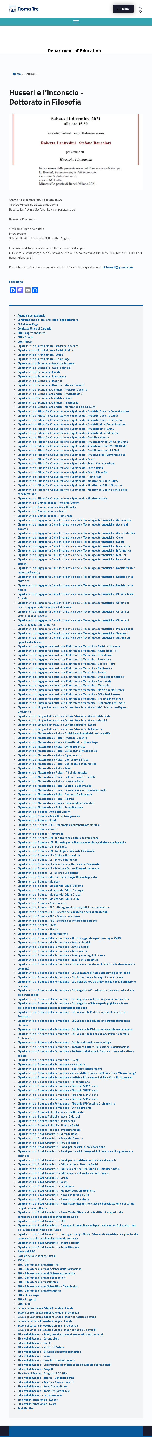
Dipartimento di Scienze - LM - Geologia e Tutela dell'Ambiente (56, 851)
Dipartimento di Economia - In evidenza (42, 376)
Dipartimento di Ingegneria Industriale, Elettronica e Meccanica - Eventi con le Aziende (71, 677)
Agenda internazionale (31, 316)
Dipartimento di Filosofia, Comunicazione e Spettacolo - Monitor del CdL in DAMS (68, 481)
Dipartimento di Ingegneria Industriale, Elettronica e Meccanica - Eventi (62, 673)
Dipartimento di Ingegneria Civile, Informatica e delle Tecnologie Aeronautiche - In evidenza (74, 546)
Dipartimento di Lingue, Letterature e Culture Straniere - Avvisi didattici (62, 720)
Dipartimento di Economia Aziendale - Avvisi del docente (52, 390)
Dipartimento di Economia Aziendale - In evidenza (48, 403)
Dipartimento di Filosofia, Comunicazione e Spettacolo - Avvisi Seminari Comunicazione (71, 455)
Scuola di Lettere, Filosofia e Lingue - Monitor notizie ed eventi (57, 1330)
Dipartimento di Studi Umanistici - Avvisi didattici (48, 1143)
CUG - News (25, 342)
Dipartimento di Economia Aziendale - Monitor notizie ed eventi (57, 407)
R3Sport (23, 1260)
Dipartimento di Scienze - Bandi (37, 820)
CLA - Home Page (28, 324)
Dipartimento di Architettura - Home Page (44, 359)
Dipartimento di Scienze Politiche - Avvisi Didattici (49, 1117)
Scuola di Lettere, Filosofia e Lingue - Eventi (45, 1321)
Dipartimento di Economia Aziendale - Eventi (45, 398)
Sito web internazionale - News (37, 1404)
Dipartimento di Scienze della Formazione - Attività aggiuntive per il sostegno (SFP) (69, 938)
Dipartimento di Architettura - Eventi (41, 355)
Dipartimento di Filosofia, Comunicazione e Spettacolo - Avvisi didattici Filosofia (68, 433)
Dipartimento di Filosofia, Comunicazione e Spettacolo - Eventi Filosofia (62, 472)
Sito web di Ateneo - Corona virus (38, 1339)
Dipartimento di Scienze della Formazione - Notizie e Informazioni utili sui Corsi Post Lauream (75, 1077)
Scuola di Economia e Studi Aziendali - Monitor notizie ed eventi (57, 1317)
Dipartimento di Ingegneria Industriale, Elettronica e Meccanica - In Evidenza (65, 655)
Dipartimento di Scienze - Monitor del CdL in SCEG (48, 899)
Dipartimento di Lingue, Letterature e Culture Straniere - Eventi (57, 725)
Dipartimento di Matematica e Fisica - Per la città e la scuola (55, 794)
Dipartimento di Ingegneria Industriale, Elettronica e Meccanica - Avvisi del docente (69, 646)
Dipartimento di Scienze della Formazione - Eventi (48, 1060)
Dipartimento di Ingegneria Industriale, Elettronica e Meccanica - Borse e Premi (66, 664)
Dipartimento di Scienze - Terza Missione (43, 934)
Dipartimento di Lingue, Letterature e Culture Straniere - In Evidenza (60, 729)
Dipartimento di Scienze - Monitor (39, 882)
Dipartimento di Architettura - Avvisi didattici (46, 350)
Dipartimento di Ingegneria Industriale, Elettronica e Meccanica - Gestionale (64, 681)
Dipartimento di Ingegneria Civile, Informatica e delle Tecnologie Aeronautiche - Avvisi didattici (76, 533)
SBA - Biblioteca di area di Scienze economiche (46, 1273)
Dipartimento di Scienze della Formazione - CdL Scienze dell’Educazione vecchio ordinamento (75, 1029)
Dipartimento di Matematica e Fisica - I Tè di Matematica (52, 773)
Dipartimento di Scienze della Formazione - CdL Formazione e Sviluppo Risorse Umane (70, 977)
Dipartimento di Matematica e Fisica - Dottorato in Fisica (53, 760)
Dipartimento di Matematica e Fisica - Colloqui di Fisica (51, 747)
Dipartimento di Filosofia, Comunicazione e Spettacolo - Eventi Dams (60, 468)
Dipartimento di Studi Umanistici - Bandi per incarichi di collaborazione (61, 1147)
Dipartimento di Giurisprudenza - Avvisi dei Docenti (49, 503)
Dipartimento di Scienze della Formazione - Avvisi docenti (53, 947)
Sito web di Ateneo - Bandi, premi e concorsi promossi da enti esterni (60, 1334)
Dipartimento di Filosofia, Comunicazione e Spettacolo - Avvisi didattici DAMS (66, 429)
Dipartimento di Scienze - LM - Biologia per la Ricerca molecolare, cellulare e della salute (72, 842)
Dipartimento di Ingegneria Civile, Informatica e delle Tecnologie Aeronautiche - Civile (70, 538)
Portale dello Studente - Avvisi (37, 1256)
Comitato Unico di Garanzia (34, 329)
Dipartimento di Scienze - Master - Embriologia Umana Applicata (57, 877)
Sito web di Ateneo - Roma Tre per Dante (43, 1386)
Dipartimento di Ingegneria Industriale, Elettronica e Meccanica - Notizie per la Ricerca (71, 690)
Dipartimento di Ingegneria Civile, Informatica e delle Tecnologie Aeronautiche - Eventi (71, 542)
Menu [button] (126, 8)
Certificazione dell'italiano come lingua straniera (48, 320)
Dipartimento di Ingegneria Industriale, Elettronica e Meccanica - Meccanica (64, 686)
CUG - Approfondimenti (32, 333)
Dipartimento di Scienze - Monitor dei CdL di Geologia (51, 890)
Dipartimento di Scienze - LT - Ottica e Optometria (49, 855)
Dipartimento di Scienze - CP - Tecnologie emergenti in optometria (59, 825)
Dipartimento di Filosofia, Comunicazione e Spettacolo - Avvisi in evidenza (63, 437)
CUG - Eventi (25, 337)
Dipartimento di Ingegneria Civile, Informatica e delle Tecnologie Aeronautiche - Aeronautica (74, 520)
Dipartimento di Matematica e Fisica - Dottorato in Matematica (57, 764)
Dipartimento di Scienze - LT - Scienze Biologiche (47, 860)
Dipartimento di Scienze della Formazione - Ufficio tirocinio (55, 1108)
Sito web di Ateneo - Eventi (34, 1343)
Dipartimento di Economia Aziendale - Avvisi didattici (50, 394)
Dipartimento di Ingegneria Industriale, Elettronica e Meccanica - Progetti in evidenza (70, 699)
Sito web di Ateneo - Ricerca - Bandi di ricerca (46, 1378)
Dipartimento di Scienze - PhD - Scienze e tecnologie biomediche (57, 921)
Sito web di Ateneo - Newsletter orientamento (46, 1360)
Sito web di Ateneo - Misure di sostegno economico (49, 1352)
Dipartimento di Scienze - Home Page (40, 834)
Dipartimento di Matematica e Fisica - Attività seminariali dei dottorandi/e (64, 733)
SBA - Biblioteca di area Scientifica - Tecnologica (48, 1286)
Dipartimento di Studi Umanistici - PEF (41, 1221)
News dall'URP (26, 1252)
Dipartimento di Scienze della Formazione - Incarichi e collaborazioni (60, 1069)
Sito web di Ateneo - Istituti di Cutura (41, 1347)
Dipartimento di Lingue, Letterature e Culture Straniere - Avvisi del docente (64, 716)
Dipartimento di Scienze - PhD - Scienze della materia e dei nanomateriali (63, 912)
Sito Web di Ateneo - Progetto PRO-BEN (42, 1373)
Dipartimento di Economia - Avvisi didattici (44, 368)
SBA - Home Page (28, 1295)
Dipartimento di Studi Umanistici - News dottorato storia (53, 1199)
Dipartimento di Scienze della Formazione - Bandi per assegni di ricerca (61, 955)
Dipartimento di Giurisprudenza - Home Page (45, 516)
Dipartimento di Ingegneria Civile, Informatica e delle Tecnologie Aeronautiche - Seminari (72, 633)
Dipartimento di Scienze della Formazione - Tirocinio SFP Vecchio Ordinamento (66, 1104)
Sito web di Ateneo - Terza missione (40, 1395)
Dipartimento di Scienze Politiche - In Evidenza (46, 1121)
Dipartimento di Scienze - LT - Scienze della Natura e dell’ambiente (59, 864)
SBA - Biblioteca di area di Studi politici (42, 1278)
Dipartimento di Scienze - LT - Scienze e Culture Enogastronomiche (59, 868)
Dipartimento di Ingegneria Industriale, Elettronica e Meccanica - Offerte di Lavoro (69, 694)
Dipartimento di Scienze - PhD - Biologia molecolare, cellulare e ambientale (64, 908)
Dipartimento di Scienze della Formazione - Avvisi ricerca (52, 951)
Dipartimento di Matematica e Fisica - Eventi (45, 768)
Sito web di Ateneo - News (34, 1356)
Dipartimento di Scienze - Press (37, 925)
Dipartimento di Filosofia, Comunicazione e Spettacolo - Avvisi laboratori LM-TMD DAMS (72, 446)
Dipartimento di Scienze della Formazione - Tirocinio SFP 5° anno (58, 1099)
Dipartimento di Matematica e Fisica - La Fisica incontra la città (57, 777)
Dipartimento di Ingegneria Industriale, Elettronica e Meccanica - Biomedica (64, 660)
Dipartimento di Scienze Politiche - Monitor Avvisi (48, 1125)
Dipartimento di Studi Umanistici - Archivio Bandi (48, 1134)
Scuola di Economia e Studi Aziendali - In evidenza (48, 1313)
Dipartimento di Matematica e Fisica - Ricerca (46, 799)
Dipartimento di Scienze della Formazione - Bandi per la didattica (58, 960)
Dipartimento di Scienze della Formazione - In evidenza (51, 1064)
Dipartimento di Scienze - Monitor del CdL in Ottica (49, 895)
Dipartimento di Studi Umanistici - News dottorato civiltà (53, 1195)
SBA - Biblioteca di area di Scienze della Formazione (49, 1269)
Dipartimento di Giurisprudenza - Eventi (42, 511)
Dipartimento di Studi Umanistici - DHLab (43, 1178)
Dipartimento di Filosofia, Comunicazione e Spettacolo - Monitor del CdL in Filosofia (70, 485)
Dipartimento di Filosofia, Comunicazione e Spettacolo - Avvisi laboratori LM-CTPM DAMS (73, 442)
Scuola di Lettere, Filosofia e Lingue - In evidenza (48, 1326)
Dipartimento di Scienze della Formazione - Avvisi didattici (54, 942)
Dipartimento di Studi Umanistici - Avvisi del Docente (50, 1138)
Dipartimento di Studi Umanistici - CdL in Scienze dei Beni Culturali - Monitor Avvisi (68, 1169)
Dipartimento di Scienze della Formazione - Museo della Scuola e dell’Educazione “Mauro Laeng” (77, 1073)
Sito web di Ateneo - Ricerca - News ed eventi (45, 1382)
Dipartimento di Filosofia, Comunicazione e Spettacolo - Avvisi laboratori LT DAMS (68, 450)
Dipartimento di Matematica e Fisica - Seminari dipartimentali (56, 803)
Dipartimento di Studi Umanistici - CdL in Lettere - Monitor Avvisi (58, 1164)
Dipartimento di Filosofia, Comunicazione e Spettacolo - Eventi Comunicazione (66, 463)
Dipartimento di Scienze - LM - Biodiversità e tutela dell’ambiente (58, 838)
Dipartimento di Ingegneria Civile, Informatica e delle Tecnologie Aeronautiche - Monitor (72, 555)
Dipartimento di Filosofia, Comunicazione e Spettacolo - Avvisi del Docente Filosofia (70, 420)
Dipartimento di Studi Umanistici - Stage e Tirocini (49, 1243)
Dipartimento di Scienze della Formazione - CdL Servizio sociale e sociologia (64, 1042)
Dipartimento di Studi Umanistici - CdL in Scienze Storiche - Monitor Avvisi (63, 1173)
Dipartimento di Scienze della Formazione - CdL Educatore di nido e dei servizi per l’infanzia (74, 973)
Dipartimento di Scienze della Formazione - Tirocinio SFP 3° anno (58, 1090)
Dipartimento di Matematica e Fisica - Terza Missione (50, 807)
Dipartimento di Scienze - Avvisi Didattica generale (49, 816)
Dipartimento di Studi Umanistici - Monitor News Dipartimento (56, 1191)
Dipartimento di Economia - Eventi (39, 372)
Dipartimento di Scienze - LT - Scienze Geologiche (48, 873)
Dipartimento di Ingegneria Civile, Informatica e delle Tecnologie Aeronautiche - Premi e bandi (75, 629)
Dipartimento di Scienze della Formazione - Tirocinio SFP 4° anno (58, 1095)
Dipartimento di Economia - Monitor (40, 381)
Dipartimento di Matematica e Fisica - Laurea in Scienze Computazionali (62, 790)
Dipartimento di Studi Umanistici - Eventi (43, 1182)
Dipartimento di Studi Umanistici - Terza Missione (48, 1247)
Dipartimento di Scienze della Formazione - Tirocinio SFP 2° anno (58, 1086)
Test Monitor (26, 1408)
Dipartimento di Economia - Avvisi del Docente (46, 363)
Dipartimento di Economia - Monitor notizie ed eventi (51, 385)
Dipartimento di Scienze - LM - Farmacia (42, 847)
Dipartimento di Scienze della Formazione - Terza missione (54, 1082)
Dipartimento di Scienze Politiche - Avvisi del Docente (51, 1112)
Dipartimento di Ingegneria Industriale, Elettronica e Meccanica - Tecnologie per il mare (71, 703)
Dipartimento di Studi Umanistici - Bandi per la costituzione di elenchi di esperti (67, 1160)
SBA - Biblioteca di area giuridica (38, 1282)
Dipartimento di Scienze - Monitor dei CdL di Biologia (50, 886)
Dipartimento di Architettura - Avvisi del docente (48, 346)
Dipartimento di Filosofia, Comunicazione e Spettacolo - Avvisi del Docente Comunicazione (73, 411)
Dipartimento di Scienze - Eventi (37, 829)
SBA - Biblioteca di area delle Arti (38, 1265)
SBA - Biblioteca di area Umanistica (39, 1291)
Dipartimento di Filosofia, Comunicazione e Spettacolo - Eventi (56, 459)
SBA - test (24, 1304)
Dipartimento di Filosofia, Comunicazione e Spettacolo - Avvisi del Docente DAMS (68, 416)
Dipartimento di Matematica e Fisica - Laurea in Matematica (54, 786)
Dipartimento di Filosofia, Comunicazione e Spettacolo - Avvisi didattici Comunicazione (71, 424)
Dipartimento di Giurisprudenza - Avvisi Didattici (47, 507)
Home (17, 73)
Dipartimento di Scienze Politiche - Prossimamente (49, 1130)
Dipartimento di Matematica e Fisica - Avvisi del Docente (52, 738)
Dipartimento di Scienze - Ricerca (38, 929)
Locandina (16, 281)
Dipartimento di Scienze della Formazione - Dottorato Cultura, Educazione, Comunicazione (73, 1047)
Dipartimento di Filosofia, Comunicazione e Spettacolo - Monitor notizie (62, 498)
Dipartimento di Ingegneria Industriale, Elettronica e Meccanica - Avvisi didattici (67, 651)
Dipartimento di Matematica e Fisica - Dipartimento (49, 755)
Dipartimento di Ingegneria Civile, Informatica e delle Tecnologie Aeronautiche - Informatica (74, 551)
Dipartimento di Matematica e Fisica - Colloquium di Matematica (57, 751)
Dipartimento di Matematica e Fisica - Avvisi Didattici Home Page (58, 742)
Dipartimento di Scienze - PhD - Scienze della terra (49, 916)
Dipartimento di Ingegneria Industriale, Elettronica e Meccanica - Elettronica (65, 668)
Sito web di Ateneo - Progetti (36, 1369)
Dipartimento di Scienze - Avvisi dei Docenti (44, 812)
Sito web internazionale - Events (38, 1400)
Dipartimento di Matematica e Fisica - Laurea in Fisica (50, 781)
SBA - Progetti (27, 1299)
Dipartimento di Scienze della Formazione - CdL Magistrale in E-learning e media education (73, 999)
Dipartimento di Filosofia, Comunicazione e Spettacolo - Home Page (60, 477)
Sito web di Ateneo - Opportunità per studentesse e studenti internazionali (64, 1365)
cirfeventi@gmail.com (118, 267)
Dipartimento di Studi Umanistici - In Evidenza (46, 1186)
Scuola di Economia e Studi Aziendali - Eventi (45, 1308)
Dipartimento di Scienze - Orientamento (42, 903)
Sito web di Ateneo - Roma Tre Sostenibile (44, 1391)
